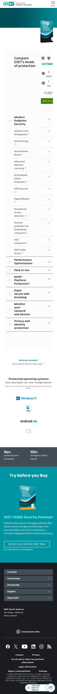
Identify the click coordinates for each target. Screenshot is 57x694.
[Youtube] (24, 647)
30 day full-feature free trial (27, 544)
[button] (43, 73)
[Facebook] (7, 647)
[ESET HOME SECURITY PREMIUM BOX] (27, 511)
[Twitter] (15, 647)
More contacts (10, 615)
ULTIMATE (49, 64)
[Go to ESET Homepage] (17, 4)
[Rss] (49, 647)
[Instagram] (41, 647)
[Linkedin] (33, 647)
